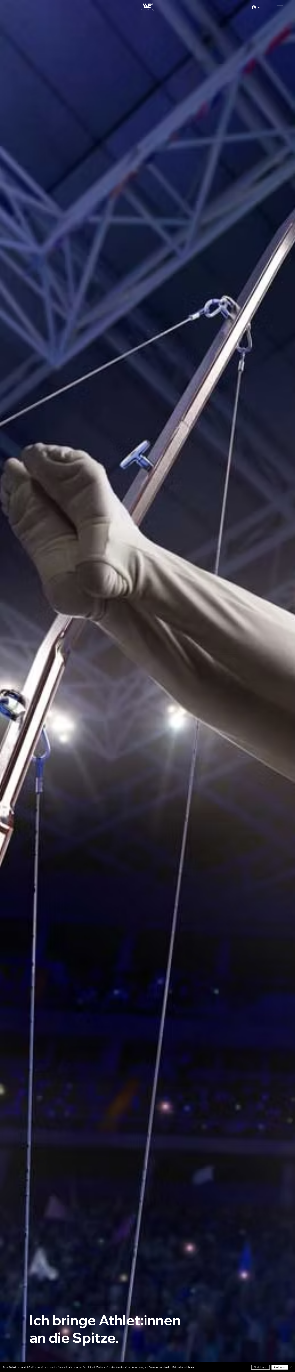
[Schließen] (291, 1367)
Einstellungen (260, 1367)
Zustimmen (279, 1367)
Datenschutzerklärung (183, 1367)
